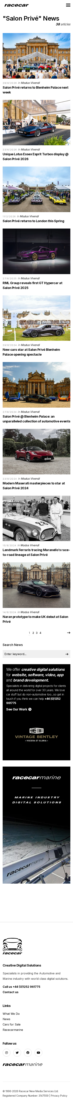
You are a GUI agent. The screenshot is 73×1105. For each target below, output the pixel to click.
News (6, 1019)
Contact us (10, 992)
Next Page (68, 633)
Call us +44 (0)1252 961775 (21, 986)
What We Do (11, 1013)
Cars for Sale (12, 1024)
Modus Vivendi (30, 83)
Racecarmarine (13, 1030)
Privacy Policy (59, 1095)
